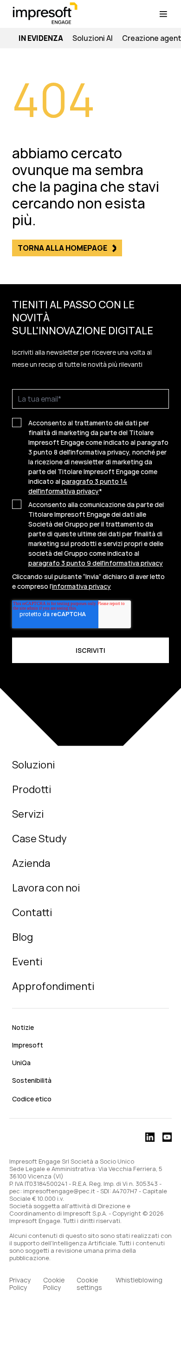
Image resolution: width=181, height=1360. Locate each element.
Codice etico (32, 1098)
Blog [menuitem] (22, 937)
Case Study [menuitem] (39, 839)
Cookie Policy (54, 1283)
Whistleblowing (140, 1280)
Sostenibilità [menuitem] (32, 1080)
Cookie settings (89, 1283)
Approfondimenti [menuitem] (53, 986)
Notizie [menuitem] (23, 1027)
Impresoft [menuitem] (27, 1045)
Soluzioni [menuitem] (33, 765)
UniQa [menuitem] (21, 1062)
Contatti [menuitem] (32, 912)
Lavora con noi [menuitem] (46, 888)
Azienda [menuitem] (31, 863)
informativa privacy (81, 586)
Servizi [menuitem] (28, 814)
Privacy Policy (20, 1283)
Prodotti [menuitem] (31, 789)
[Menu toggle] (163, 14)
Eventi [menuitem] (27, 962)
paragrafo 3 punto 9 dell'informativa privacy (95, 563)
